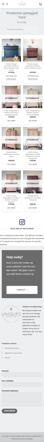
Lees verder (11, 120)
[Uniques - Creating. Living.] (22, 4)
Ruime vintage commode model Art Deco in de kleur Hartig (33, 66)
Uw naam (5, 371)
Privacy (7, 358)
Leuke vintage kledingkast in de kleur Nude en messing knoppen (11, 199)
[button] (3, 4)
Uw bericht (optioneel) (10, 391)
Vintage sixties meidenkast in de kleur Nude (11, 154)
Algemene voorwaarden (13, 353)
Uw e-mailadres (7, 381)
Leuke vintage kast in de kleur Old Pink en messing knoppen (11, 113)
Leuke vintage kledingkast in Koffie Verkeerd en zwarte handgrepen (32, 155)
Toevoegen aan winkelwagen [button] (11, 77)
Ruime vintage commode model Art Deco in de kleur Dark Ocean (11, 67)
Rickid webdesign (26, 439)
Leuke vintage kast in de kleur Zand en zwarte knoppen (32, 113)
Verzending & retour (12, 348)
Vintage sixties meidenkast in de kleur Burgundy (33, 198)
